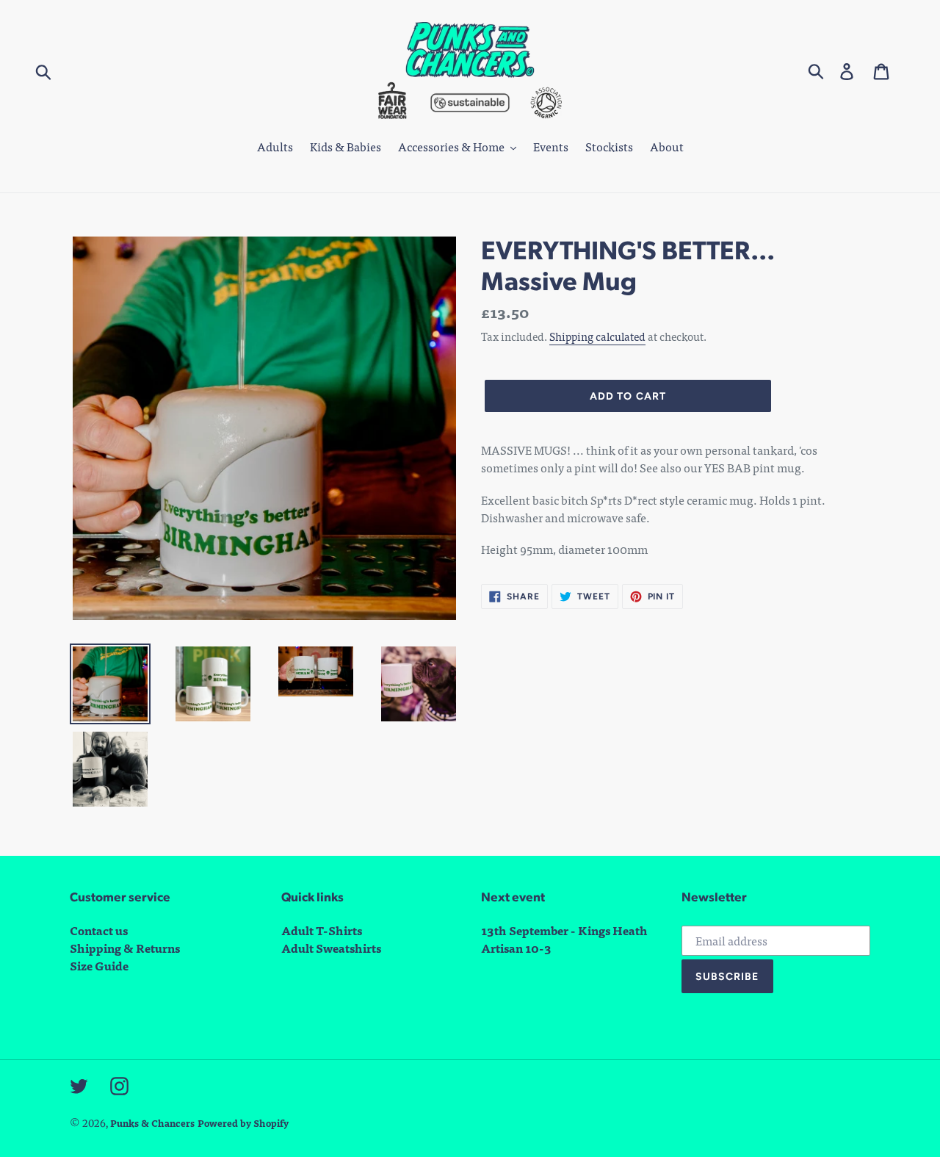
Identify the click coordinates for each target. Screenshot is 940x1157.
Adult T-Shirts (321, 930)
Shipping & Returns (125, 948)
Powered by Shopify (243, 1123)
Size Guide (99, 965)
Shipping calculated (597, 336)
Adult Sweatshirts (331, 948)
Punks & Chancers (152, 1123)
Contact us (99, 930)
